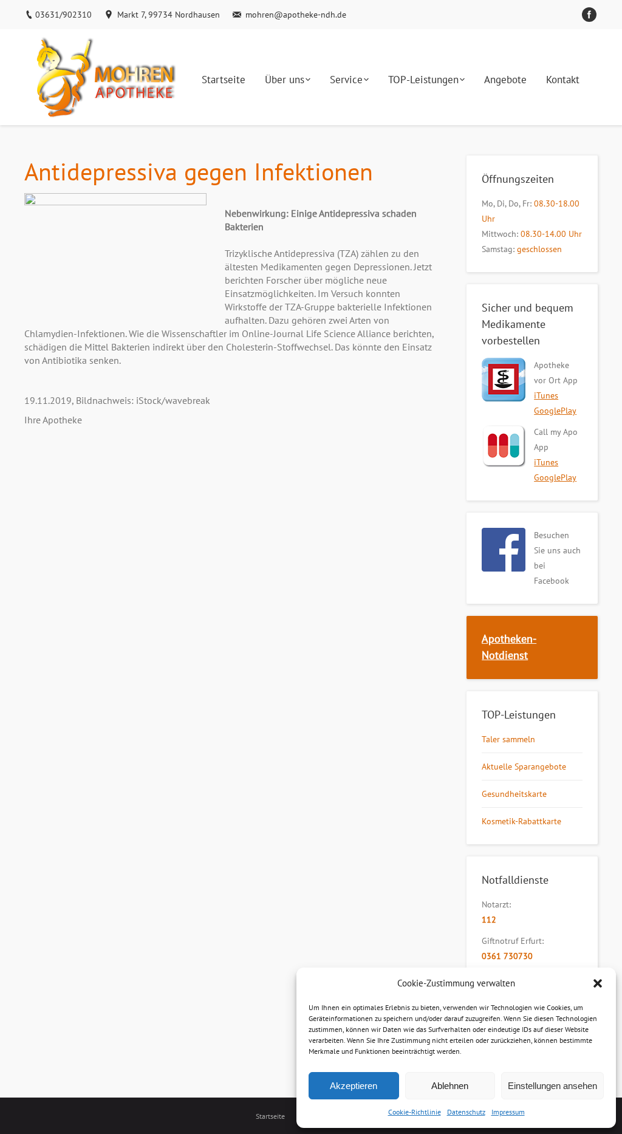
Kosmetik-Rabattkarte (521, 821)
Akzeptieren (353, 1086)
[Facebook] (589, 14)
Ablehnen (449, 1086)
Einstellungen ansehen (552, 1086)
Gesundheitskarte (514, 793)
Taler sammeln (508, 739)
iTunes (546, 395)
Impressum (508, 1111)
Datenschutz (466, 1111)
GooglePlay (555, 410)
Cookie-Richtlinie (414, 1111)
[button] (598, 983)
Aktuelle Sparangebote (524, 766)
